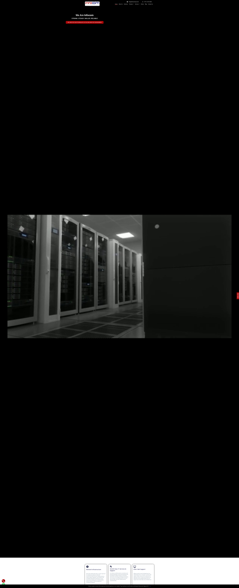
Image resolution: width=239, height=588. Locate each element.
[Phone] (3, 581)
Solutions (126, 4)
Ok (150, 586)
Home (116, 4)
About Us (121, 4)
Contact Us (150, 4)
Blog (146, 4)
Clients (142, 4)
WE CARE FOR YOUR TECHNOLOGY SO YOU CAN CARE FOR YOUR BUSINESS (85, 22)
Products (131, 4)
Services (137, 4)
